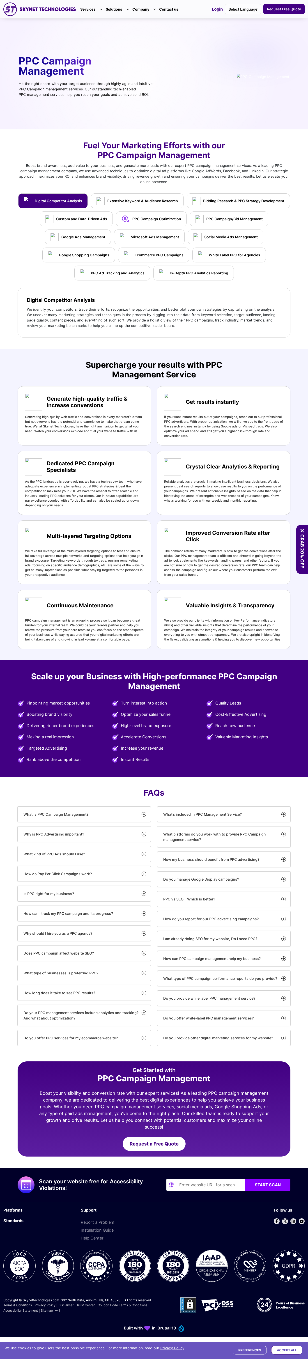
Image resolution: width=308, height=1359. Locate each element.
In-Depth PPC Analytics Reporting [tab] (199, 273)
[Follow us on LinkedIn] (293, 1221)
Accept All (287, 1350)
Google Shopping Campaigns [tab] (84, 255)
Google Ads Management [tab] (83, 237)
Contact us (168, 9)
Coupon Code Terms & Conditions (122, 1305)
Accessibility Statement (20, 1310)
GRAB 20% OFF (302, 551)
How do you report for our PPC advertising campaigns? (211, 919)
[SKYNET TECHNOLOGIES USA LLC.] (39, 9)
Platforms (13, 1210)
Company (140, 9)
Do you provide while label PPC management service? (209, 998)
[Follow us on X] (285, 1221)
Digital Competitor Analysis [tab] (58, 201)
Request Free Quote (284, 9)
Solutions (114, 9)
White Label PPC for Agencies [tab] (234, 255)
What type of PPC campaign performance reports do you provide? (220, 978)
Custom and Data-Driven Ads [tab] (81, 219)
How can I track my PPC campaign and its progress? (68, 913)
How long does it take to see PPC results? (59, 993)
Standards (13, 1220)
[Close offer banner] (302, 530)
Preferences (249, 1350)
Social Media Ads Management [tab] (231, 237)
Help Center (92, 1238)
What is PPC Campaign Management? (55, 814)
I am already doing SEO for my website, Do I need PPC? (210, 939)
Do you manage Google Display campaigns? (201, 879)
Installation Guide (97, 1230)
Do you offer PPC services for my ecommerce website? (70, 1038)
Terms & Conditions (17, 1305)
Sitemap (47, 1310)
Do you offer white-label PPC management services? (208, 1018)
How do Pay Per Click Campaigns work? (57, 874)
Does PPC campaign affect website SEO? (58, 953)
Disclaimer (66, 1305)
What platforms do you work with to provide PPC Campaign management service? (214, 837)
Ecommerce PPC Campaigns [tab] (159, 255)
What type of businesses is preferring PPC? (60, 973)
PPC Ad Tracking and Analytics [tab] (118, 273)
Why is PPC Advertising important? (53, 834)
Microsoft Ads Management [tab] (155, 237)
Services (88, 9)
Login (217, 9)
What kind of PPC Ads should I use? (54, 854)
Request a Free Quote (154, 1144)
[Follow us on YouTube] (302, 1221)
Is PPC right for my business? (48, 893)
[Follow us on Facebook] (277, 1221)
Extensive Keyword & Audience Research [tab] (142, 201)
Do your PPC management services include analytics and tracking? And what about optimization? (80, 1015)
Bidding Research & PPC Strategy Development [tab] (243, 201)
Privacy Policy (45, 1305)
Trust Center (85, 1305)
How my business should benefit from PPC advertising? (211, 859)
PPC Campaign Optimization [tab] (156, 219)
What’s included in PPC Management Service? (202, 814)
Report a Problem (97, 1222)
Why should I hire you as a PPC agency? (57, 933)
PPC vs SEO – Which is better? (189, 899)
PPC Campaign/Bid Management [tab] (234, 219)
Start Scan (268, 1184)
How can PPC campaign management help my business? (212, 958)
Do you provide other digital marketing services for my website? (218, 1038)
